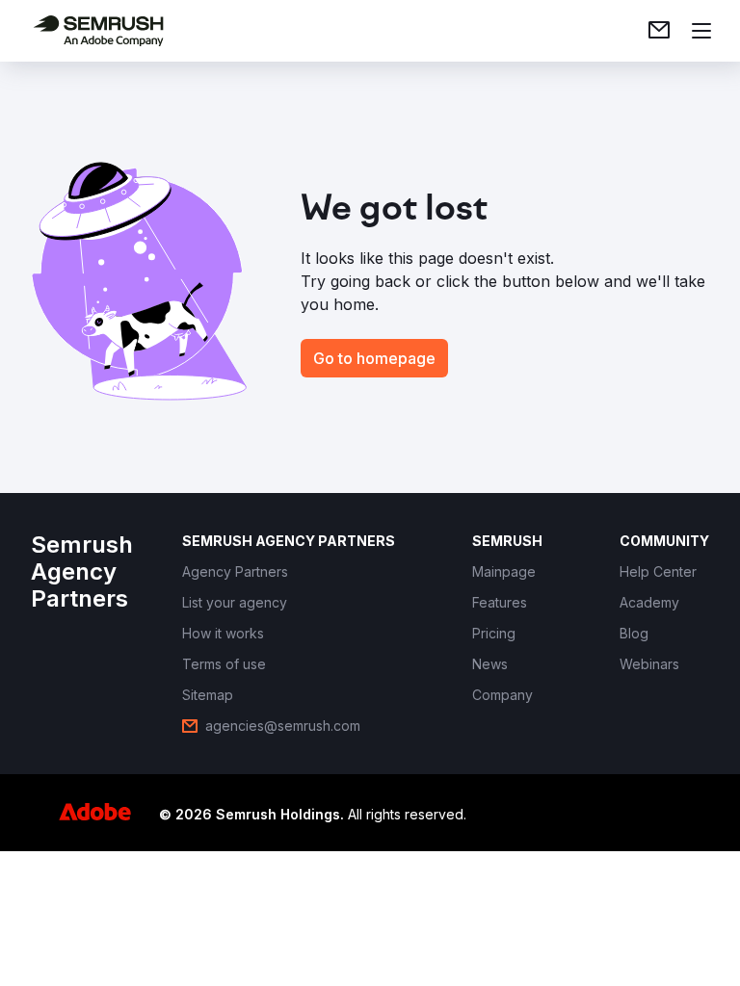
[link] (659, 30)
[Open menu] (701, 31)
